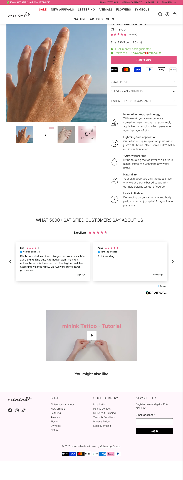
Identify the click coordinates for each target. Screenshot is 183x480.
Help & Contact (101, 408)
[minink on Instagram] (17, 411)
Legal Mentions (102, 425)
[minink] (19, 14)
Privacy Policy (101, 421)
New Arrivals (62, 9)
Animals (106, 9)
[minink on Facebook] (10, 411)
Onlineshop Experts (110, 446)
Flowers (123, 9)
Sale (43, 9)
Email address (145, 415)
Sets (110, 19)
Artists (96, 19)
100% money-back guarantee (132, 101)
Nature (80, 19)
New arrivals (58, 408)
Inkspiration (99, 404)
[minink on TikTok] (23, 411)
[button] (144, 34)
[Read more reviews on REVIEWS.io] (156, 293)
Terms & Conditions (104, 417)
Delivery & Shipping (104, 412)
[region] (91, 261)
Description (119, 81)
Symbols (141, 9)
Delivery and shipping (127, 91)
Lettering (86, 9)
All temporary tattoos (62, 404)
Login (154, 431)
